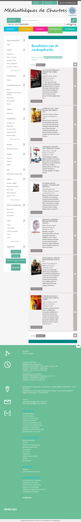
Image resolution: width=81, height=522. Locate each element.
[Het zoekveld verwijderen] (70, 20)
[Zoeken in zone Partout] (74, 20)
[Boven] (78, 345)
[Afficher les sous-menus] (40, 3)
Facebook (26, 351)
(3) (15, 70)
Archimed (36, 520)
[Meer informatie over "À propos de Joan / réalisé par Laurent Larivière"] (36, 302)
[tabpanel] (40, 189)
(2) (15, 200)
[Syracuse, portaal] (40, 11)
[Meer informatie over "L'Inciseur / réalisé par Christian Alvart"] (36, 155)
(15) (15, 139)
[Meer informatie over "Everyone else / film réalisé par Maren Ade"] (36, 115)
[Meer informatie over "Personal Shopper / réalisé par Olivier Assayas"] (36, 227)
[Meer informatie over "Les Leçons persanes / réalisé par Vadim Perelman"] (36, 78)
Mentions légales (10, 509)
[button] (16, 44)
